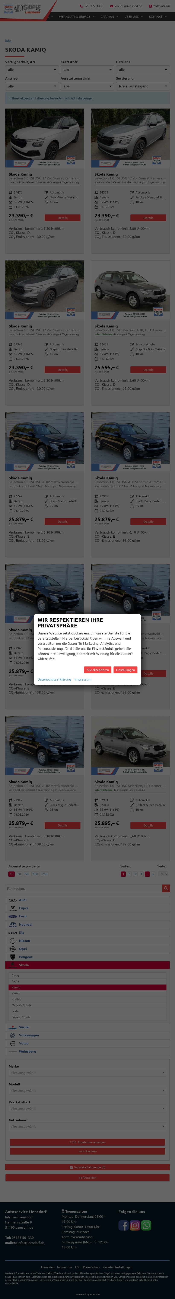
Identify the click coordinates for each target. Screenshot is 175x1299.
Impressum (82, 679)
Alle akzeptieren (98, 670)
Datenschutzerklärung (54, 679)
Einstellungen (125, 670)
